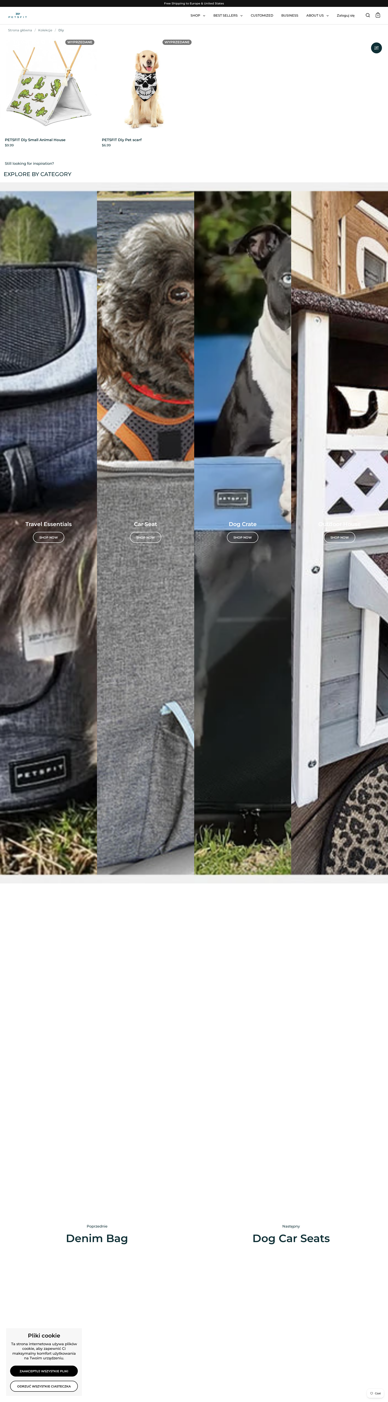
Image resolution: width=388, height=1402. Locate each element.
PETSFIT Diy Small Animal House (48, 94)
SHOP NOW (48, 537)
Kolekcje (45, 30)
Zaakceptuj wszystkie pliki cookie (44, 1373)
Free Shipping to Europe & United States (194, 3)
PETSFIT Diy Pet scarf (145, 94)
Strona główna (20, 30)
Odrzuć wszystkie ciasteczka (44, 1386)
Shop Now (339, 537)
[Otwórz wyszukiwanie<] (368, 15)
